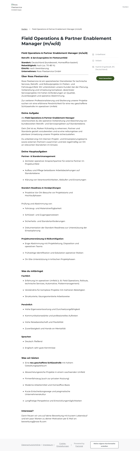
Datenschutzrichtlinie (30, 445)
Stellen (125, 7)
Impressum (48, 445)
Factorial (79, 446)
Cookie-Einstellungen (63, 445)
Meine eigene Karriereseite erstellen (104, 445)
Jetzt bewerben (105, 78)
